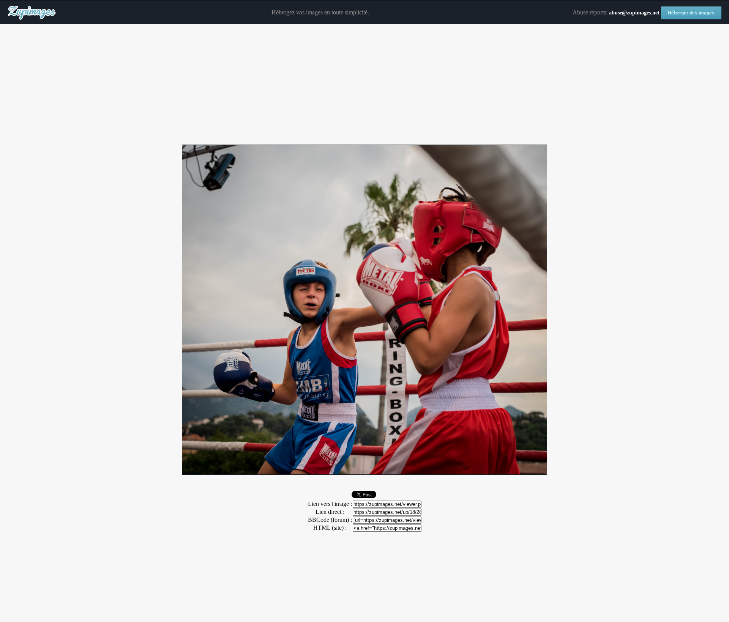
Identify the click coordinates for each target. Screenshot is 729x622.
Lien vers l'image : (330, 504)
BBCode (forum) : (330, 519)
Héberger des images (691, 13)
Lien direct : (330, 512)
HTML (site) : (330, 527)
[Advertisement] (364, 84)
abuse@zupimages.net (634, 13)
